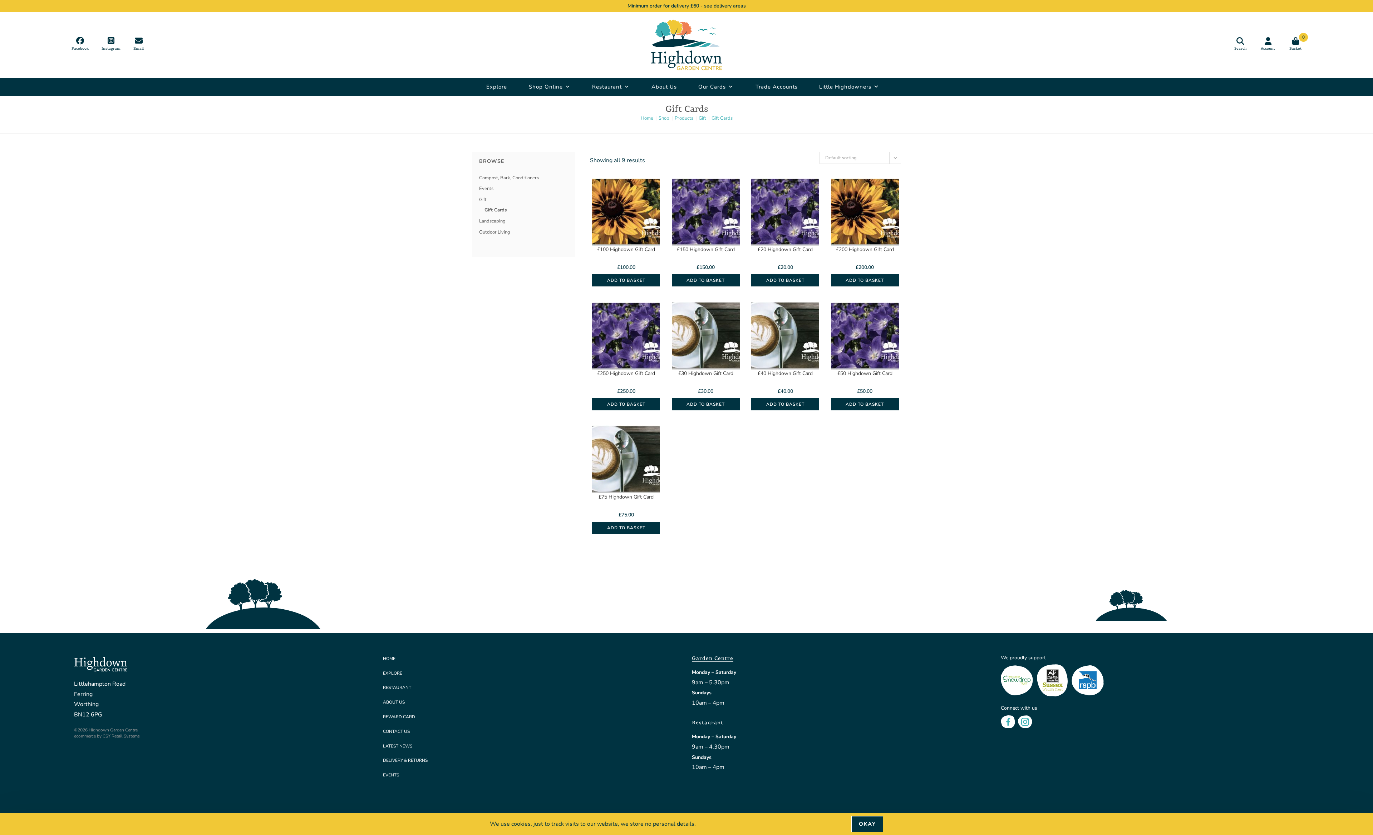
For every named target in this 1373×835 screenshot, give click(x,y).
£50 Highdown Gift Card (864, 373)
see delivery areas (725, 5)
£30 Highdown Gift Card (705, 373)
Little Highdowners (845, 86)
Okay (867, 824)
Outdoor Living (494, 232)
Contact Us (396, 731)
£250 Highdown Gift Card (626, 373)
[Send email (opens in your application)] (139, 43)
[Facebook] (1008, 721)
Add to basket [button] (626, 280)
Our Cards (712, 86)
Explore (496, 86)
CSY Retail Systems (121, 736)
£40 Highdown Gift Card (785, 373)
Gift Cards (722, 118)
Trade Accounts (777, 86)
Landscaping (492, 221)
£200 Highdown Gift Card (865, 249)
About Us (664, 86)
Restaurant (607, 86)
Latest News (397, 746)
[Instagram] (1025, 721)
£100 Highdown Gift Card (626, 249)
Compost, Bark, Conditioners (509, 178)
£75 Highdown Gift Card (626, 497)
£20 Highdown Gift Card (785, 249)
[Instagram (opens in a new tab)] (111, 43)
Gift (483, 199)
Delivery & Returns (405, 760)
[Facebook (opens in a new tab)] (80, 43)
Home (389, 658)
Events (486, 188)
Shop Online (546, 86)
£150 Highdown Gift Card (706, 249)
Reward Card (399, 717)
